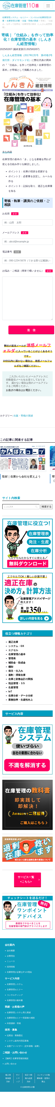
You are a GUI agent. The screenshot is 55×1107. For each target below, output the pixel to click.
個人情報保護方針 (8, 1078)
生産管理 (13, 687)
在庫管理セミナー (15, 990)
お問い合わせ (10, 1064)
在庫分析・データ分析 (20, 695)
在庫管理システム (15, 984)
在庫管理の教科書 (15, 1000)
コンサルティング (15, 995)
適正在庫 (13, 642)
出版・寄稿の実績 (23, 415)
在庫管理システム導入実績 (19, 1013)
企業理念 (11, 956)
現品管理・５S (16, 683)
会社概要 (11, 951)
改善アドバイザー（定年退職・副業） (24, 1046)
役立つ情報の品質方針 (28, 1078)
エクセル (13, 650)
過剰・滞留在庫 (17, 675)
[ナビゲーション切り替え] (48, 6)
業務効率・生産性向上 (20, 699)
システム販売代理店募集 (18, 1041)
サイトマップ (18, 1078)
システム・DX (16, 646)
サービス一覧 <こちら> (26, 879)
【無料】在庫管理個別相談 (16, 1059)
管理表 (12, 658)
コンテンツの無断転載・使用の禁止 (43, 1078)
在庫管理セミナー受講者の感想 (21, 1018)
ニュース (11, 961)
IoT (10, 691)
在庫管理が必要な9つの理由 (19, 972)
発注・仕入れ (15, 671)
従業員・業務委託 (15, 1036)
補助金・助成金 (17, 662)
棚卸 (10, 666)
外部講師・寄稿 (14, 1023)
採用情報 (11, 967)
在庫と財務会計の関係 (20, 679)
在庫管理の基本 (17, 654)
